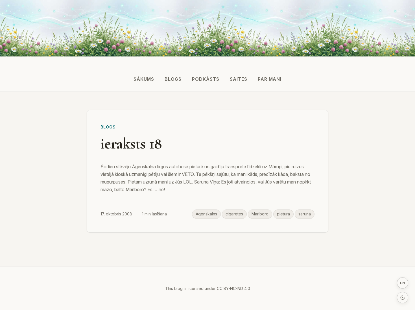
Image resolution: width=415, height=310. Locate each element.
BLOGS (173, 79)
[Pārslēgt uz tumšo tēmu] (402, 297)
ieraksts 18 (131, 143)
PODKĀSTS (205, 79)
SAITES (238, 79)
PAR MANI (270, 79)
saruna (304, 213)
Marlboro (260, 213)
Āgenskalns (206, 213)
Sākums (144, 79)
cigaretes (234, 213)
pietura (283, 213)
